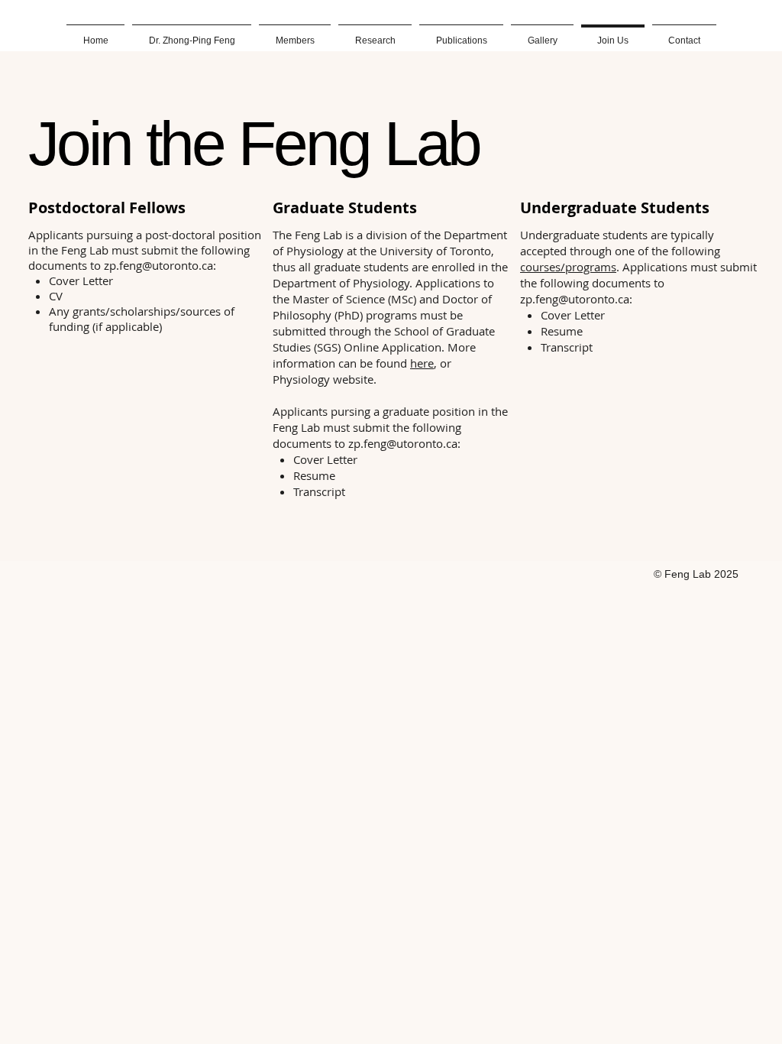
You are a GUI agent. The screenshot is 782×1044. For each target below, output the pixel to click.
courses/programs (568, 266)
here (422, 363)
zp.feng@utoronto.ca (158, 265)
